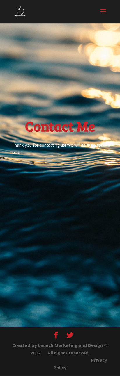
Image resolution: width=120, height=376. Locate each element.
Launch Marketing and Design (70, 345)
